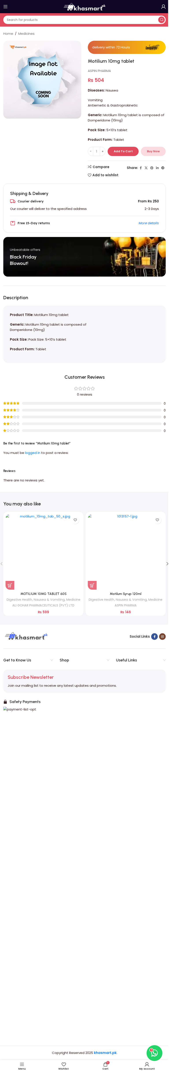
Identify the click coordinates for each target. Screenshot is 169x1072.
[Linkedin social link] (157, 168)
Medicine (73, 599)
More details (149, 223)
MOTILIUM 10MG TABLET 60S (43, 594)
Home (8, 33)
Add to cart (123, 151)
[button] (10, 585)
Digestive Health (19, 599)
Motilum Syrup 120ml (125, 594)
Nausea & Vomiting (49, 599)
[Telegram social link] (163, 168)
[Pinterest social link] (152, 168)
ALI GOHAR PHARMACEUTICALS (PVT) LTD (43, 605)
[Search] (161, 20)
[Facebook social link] (140, 168)
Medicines (26, 33)
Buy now (153, 151)
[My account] (163, 6)
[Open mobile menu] (5, 6)
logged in (32, 452)
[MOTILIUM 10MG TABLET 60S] (43, 552)
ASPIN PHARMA (99, 70)
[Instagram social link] (162, 636)
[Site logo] (84, 6)
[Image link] (25, 636)
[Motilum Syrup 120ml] (125, 552)
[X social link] (146, 168)
